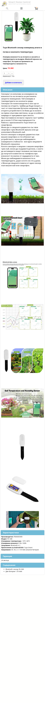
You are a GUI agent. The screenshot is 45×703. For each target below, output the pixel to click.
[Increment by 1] (8, 73)
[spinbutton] (5, 73)
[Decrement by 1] (12, 73)
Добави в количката (13, 83)
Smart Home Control (19, 2)
